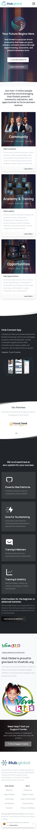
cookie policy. (13, 825)
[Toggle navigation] (34, 3)
